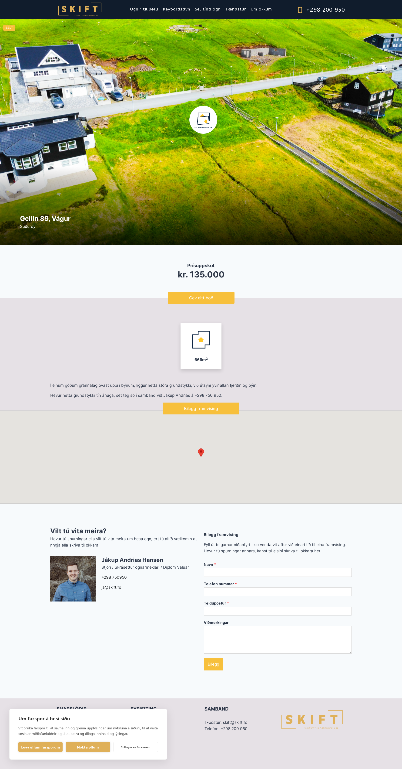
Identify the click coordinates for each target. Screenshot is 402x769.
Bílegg (213, 664)
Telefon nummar (220, 583)
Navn (210, 564)
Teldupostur (216, 603)
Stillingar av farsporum (135, 747)
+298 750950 (114, 577)
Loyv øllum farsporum (40, 747)
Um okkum (261, 9)
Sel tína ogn (208, 9)
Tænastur (235, 9)
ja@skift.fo (111, 587)
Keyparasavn (176, 9)
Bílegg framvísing (201, 408)
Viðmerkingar (216, 622)
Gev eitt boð (201, 297)
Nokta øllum (88, 747)
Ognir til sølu (144, 9)
